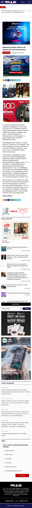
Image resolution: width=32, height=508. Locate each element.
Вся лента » (16, 304)
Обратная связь (9, 500)
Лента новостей (6, 218)
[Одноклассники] (4, 80)
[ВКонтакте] (6, 80)
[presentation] (26, 11)
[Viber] (13, 80)
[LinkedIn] (11, 80)
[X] (8, 80)
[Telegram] (20, 80)
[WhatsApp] (15, 80)
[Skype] (18, 80)
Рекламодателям (23, 500)
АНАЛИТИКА (6, 52)
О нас (16, 500)
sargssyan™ (22, 505)
